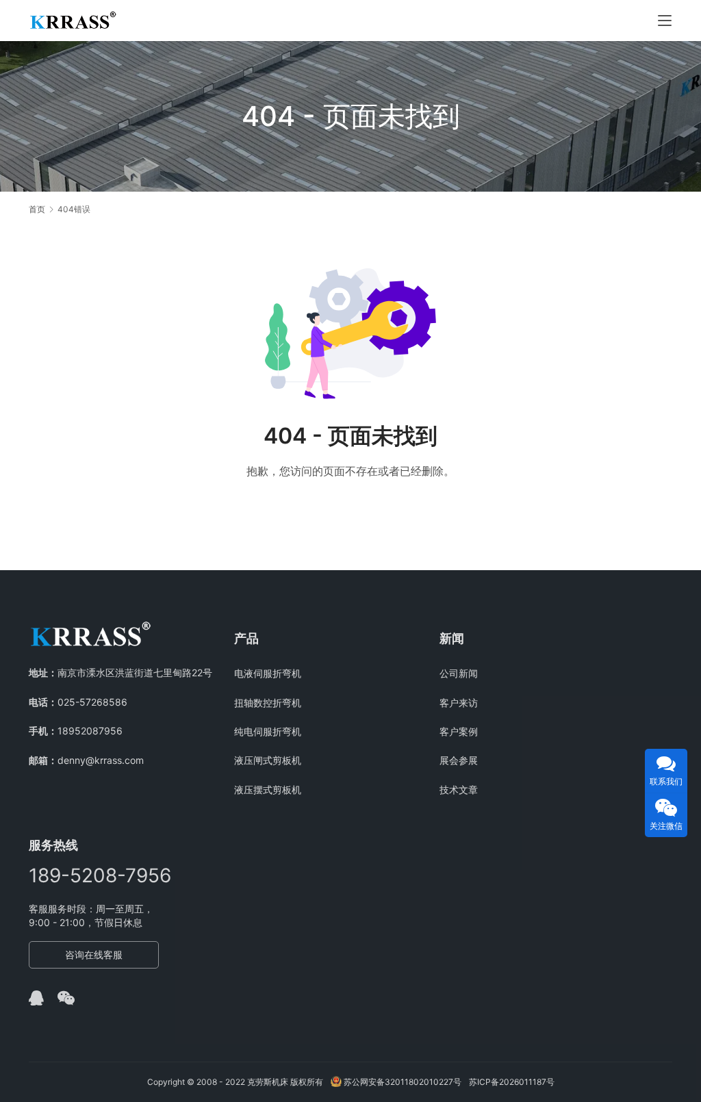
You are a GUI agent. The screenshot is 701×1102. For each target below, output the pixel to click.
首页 (37, 209)
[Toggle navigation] (664, 20)
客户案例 (458, 731)
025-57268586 (92, 702)
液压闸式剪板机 (267, 760)
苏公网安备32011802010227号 (401, 1082)
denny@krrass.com (101, 760)
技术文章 (458, 789)
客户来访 (458, 702)
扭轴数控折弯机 (267, 702)
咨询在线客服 (94, 954)
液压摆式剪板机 (267, 789)
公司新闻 (458, 673)
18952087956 (90, 730)
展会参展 (458, 760)
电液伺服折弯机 (267, 673)
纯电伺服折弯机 (267, 731)
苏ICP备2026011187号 (512, 1082)
